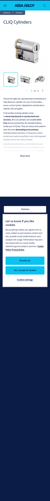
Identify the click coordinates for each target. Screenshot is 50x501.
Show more (25, 156)
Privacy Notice (18, 250)
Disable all (25, 260)
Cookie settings (25, 279)
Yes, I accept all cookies (25, 270)
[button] (19, 12)
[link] (8, 12)
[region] (25, 250)
